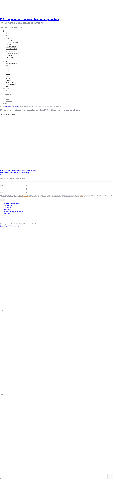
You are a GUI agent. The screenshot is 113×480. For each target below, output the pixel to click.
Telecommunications (11, 82)
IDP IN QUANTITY (11, 47)
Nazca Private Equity (11, 49)
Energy (8, 78)
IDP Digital (6, 90)
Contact (5, 103)
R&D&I (5, 92)
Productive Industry (11, 63)
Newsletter (9, 101)
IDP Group (6, 38)
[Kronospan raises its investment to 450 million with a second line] (9, 123)
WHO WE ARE (9, 40)
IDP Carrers (6, 35)
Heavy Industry (10, 65)
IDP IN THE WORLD (11, 55)
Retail (7, 70)
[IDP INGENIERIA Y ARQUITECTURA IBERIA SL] (4, 7)
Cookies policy (7, 205)
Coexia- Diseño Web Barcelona (9, 226)
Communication (7, 94)
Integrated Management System (13, 211)
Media (7, 99)
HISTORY (8, 45)
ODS (7, 59)
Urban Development (11, 84)
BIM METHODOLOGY (8, 88)
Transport (8, 86)
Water (7, 76)
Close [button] (2, 310)
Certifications (7, 214)
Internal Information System (11, 203)
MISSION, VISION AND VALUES (14, 42)
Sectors (5, 61)
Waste (8, 74)
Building (8, 72)
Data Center (9, 80)
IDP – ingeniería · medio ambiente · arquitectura (29, 19)
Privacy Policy (25, 196)
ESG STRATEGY (10, 57)
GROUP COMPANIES (11, 51)
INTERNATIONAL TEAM (12, 53)
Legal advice (7, 207)
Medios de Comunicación (12, 106)
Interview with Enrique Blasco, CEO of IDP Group (14, 172)
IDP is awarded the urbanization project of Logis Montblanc (18, 170)
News (7, 97)
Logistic (8, 67)
